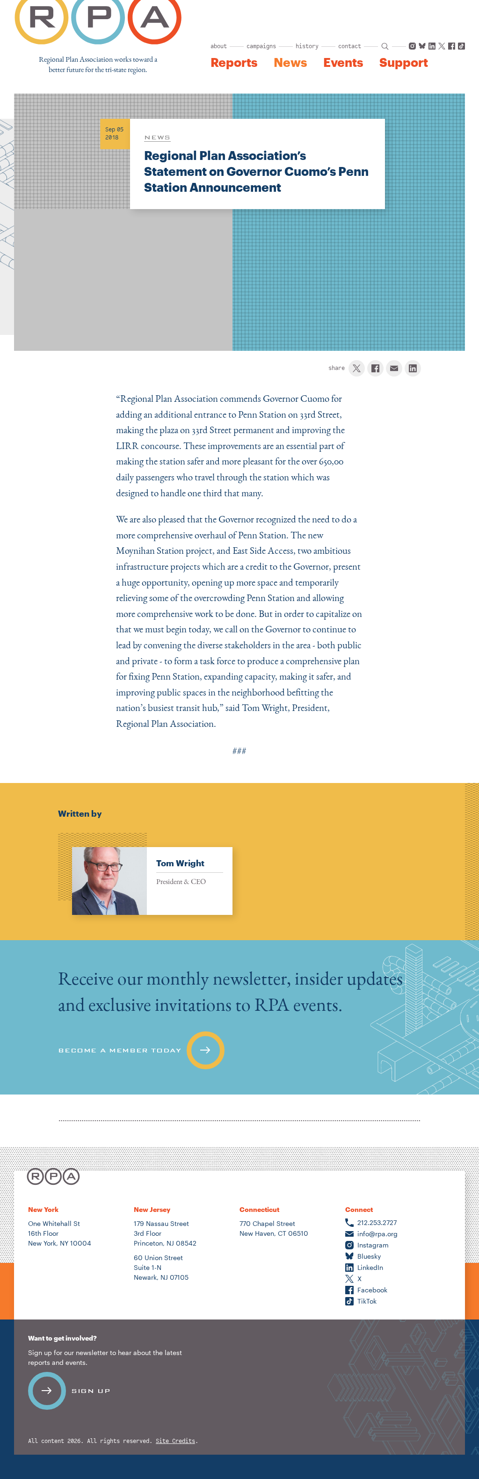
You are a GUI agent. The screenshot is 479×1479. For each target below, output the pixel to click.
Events (343, 62)
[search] (385, 46)
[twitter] (356, 368)
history (307, 46)
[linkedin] (413, 368)
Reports (233, 62)
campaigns (261, 46)
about (218, 46)
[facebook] (375, 368)
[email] (394, 368)
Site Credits (175, 1441)
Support (403, 62)
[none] (145, 874)
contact (349, 46)
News (290, 62)
